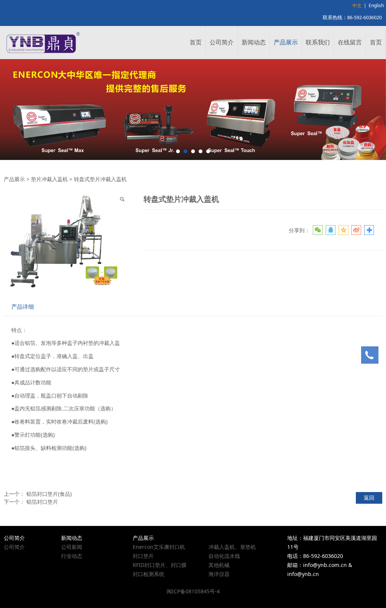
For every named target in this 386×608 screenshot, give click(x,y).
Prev (10, 109)
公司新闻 (71, 546)
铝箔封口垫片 (42, 501)
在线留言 (350, 42)
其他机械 (219, 564)
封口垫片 (143, 555)
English (376, 5)
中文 (356, 5)
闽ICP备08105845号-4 (193, 591)
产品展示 (286, 42)
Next (376, 109)
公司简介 (222, 42)
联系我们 (318, 42)
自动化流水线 (224, 555)
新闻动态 (254, 42)
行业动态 (71, 555)
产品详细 (22, 307)
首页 (196, 42)
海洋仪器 (219, 574)
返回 (369, 497)
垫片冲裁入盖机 (49, 179)
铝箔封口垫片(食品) (49, 493)
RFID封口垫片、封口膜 (160, 564)
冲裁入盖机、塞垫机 (232, 546)
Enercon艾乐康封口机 (159, 546)
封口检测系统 (148, 574)
